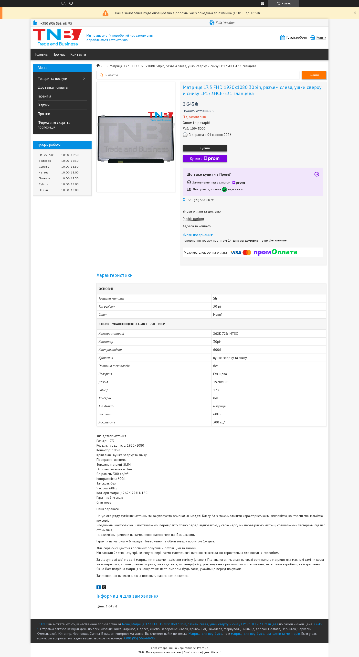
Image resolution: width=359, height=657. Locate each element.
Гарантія (44, 96)
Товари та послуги (52, 78)
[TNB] (57, 37)
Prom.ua (202, 648)
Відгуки (44, 105)
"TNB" (43, 624)
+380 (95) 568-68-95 (139, 638)
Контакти (78, 54)
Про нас (59, 54)
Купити (205, 148)
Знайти (314, 75)
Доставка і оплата (53, 87)
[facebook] (98, 588)
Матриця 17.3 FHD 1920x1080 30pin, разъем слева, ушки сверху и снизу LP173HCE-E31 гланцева (204, 624)
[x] (104, 588)
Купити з (196, 158)
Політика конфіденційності (202, 652)
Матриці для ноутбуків (205, 633)
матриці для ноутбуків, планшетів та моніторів (265, 633)
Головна (41, 54)
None (126, 624)
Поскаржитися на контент (163, 652)
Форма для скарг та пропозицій (54, 124)
